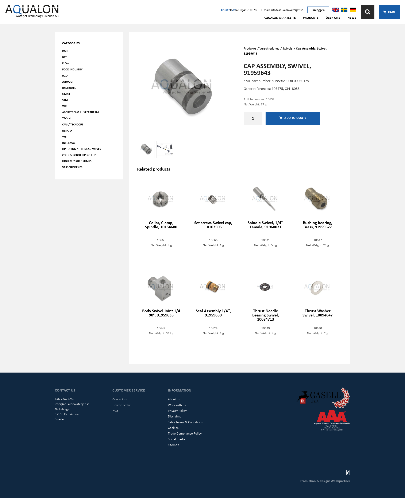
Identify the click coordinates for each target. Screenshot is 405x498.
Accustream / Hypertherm (80, 112)
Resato (67, 130)
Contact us (119, 399)
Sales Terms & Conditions (185, 422)
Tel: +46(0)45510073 (243, 10)
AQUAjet (68, 81)
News (351, 17)
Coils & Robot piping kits (79, 155)
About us (174, 399)
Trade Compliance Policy (185, 433)
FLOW (65, 63)
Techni (66, 118)
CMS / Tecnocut (72, 124)
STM (65, 100)
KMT (65, 51)
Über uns (333, 17)
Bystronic (69, 88)
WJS (64, 106)
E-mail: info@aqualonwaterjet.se (282, 10)
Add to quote (295, 117)
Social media (176, 439)
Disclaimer (175, 416)
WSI (64, 137)
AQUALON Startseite (280, 17)
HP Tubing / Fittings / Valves (81, 149)
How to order (121, 404)
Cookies (173, 427)
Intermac (68, 143)
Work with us (177, 404)
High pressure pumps (77, 161)
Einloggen (318, 10)
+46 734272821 (65, 398)
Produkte (311, 17)
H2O (65, 75)
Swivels (287, 48)
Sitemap (173, 444)
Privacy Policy (177, 410)
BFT (64, 57)
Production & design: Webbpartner (325, 480)
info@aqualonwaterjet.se (72, 403)
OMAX (66, 94)
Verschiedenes (72, 167)
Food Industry (72, 69)
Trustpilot (228, 9)
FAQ (115, 410)
